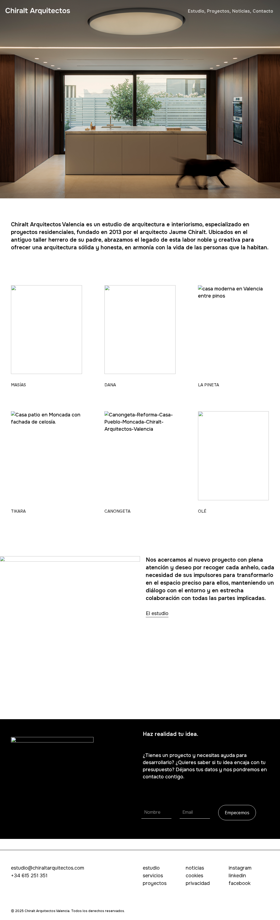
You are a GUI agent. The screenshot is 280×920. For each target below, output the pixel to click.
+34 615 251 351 (29, 876)
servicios (153, 876)
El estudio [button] (157, 613)
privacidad (198, 883)
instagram (240, 868)
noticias (195, 868)
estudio (151, 868)
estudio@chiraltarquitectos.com (47, 868)
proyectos (155, 883)
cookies (194, 876)
